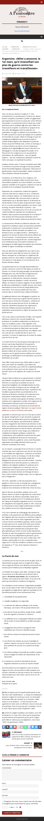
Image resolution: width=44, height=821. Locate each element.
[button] (41, 2)
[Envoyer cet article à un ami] (18, 727)
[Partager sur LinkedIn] (11, 727)
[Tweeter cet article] (7, 727)
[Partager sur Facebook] (4, 727)
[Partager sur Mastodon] (29, 727)
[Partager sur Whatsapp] (25, 727)
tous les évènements (22, 31)
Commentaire (6, 768)
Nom (3, 783)
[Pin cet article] (14, 727)
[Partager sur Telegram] (32, 727)
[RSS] (22, 41)
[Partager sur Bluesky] (36, 727)
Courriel (4, 789)
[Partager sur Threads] (40, 727)
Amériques (15, 47)
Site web (5, 795)
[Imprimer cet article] (22, 727)
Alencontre (17, 73)
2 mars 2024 (7, 73)
